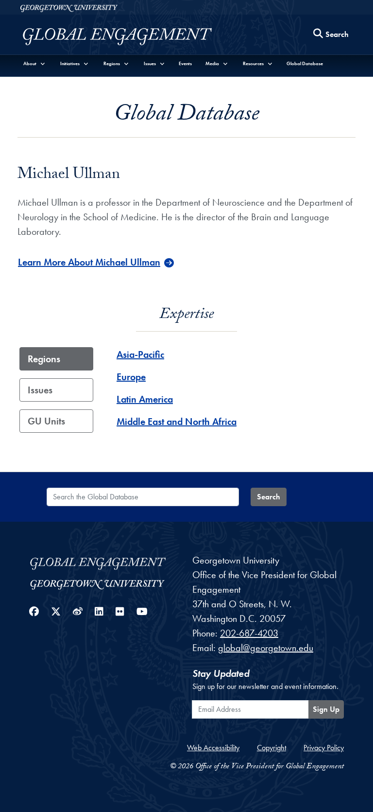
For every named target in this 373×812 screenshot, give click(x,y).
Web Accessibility (213, 747)
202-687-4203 (249, 633)
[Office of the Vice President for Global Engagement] (127, 37)
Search (268, 497)
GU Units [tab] (46, 421)
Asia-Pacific (140, 354)
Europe (131, 377)
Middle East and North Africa (177, 421)
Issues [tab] (40, 390)
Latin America (145, 399)
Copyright (271, 747)
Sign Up (326, 709)
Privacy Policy (324, 747)
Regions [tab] (44, 359)
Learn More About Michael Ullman (89, 262)
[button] (34, 63)
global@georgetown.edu (265, 647)
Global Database (305, 63)
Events (185, 63)
